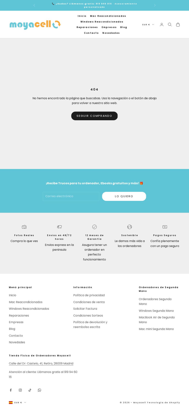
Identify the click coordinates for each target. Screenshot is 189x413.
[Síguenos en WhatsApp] (39, 390)
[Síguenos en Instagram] (20, 390)
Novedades (111, 32)
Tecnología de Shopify (163, 402)
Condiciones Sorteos (88, 315)
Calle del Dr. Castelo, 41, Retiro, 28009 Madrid (41, 363)
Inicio (82, 16)
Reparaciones (87, 27)
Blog (123, 27)
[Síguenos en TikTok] (30, 390)
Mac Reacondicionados (108, 16)
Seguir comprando (94, 116)
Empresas (109, 27)
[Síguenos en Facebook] (11, 390)
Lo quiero (124, 196)
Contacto (91, 32)
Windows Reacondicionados (101, 21)
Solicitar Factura (85, 309)
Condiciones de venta (89, 302)
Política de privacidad (89, 295)
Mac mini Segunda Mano (156, 329)
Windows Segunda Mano (156, 311)
